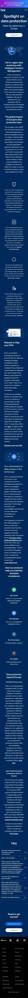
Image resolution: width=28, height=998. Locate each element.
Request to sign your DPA (13, 445)
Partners (5, 956)
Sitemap (17, 976)
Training (17, 952)
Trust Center (13, 834)
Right (26, 6)
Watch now (18, 5)
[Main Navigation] (26, 10)
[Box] (3, 10)
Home (4, 948)
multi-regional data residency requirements (14, 601)
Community (18, 967)
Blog (10, 940)
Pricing (4, 963)
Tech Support (18, 956)
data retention (12, 643)
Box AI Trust (11, 278)
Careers (4, 952)
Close (26, 2)
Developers (18, 970)
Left (2, 6)
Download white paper (14, 924)
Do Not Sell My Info (19, 984)
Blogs (16, 963)
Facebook (24, 940)
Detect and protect (11, 662)
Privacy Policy (6, 984)
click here (17, 212)
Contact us (14, 35)
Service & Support (19, 948)
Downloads (5, 967)
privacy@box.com (10, 563)
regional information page (14, 820)
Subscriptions (6, 980)
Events (4, 959)
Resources (5, 970)
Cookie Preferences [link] (7, 988)
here (9, 426)
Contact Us (17, 959)
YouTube (3, 940)
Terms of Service (19, 980)
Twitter (17, 940)
